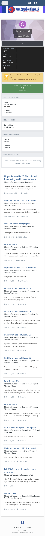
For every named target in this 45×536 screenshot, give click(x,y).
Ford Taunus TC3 (12, 244)
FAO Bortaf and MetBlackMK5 (17, 288)
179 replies (22, 509)
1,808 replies (23, 216)
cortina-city (26, 203)
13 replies (22, 304)
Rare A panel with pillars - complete (20, 427)
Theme (17, 527)
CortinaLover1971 (28, 430)
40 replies (21, 260)
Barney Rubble (27, 496)
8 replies (25, 193)
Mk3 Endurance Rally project (17, 223)
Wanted (30, 182)
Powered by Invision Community (22, 532)
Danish (24, 226)
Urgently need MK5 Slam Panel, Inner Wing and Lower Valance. (20, 178)
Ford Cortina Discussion (13, 498)
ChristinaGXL (9, 182)
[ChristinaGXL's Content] (22, 43)
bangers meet (10, 493)
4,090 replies (22, 237)
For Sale (9, 432)
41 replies (22, 441)
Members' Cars (10, 205)
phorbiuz (25, 291)
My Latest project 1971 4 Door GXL (20, 200)
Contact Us (27, 527)
